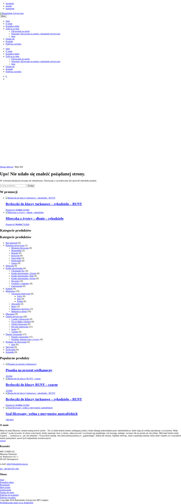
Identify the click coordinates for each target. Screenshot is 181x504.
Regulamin (5, 485)
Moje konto (5, 487)
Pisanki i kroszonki (19, 337)
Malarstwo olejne (19, 311)
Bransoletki (16, 250)
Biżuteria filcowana (20, 248)
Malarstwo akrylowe (20, 309)
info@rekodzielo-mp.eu (17, 464)
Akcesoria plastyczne (20, 293)
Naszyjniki (16, 258)
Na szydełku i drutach (21, 321)
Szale (13, 329)
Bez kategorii (12, 243)
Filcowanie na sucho (20, 31)
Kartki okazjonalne (14, 268)
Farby (19, 296)
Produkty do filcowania (16, 342)
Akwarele (15, 304)
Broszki (14, 253)
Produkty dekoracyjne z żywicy (25, 339)
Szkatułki (10, 352)
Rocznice (15, 281)
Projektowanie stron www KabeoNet (16, 502)
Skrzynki (10, 347)
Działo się (10, 39)
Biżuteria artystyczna (15, 245)
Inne (13, 36)
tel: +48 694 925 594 (9, 469)
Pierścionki (16, 260)
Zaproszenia (16, 286)
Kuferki (9, 288)
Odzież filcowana (19, 324)
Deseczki (10, 266)
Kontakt (9, 41)
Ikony (14, 306)
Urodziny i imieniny (20, 283)
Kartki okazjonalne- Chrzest (23, 273)
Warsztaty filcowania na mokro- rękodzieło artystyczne (35, 34)
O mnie (9, 23)
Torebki (14, 332)
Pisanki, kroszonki (14, 334)
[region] (90, 124)
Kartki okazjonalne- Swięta (23, 278)
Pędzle (20, 301)
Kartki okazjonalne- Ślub (22, 276)
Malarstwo (10, 291)
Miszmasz (10, 314)
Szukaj (31, 186)
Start (8, 21)
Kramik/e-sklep (12, 26)
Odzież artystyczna (14, 316)
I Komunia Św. (18, 271)
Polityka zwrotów (13, 44)
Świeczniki (11, 349)
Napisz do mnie (7, 492)
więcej (3, 441)
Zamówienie (5, 490)
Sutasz (14, 263)
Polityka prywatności (9, 495)
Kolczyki (15, 255)
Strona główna (6, 167)
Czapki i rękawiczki (20, 319)
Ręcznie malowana (19, 327)
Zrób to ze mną (12, 29)
